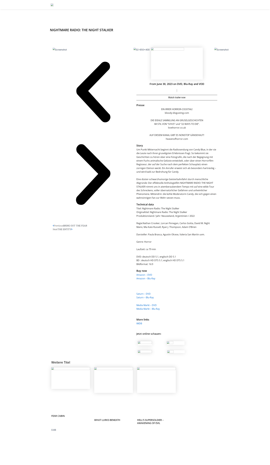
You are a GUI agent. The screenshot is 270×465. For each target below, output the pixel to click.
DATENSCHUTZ (212, 4)
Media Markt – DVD (146, 305)
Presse (140, 105)
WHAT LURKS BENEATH (107, 420)
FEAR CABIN (58, 415)
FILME (161, 4)
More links (142, 319)
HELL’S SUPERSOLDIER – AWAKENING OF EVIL (150, 421)
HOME (148, 4)
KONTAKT (175, 4)
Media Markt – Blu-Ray (148, 308)
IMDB (139, 323)
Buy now (141, 270)
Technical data (145, 204)
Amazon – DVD (144, 274)
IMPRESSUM (192, 4)
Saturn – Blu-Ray (145, 297)
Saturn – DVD (143, 293)
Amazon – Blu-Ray (145, 278)
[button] (93, 93)
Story (139, 145)
